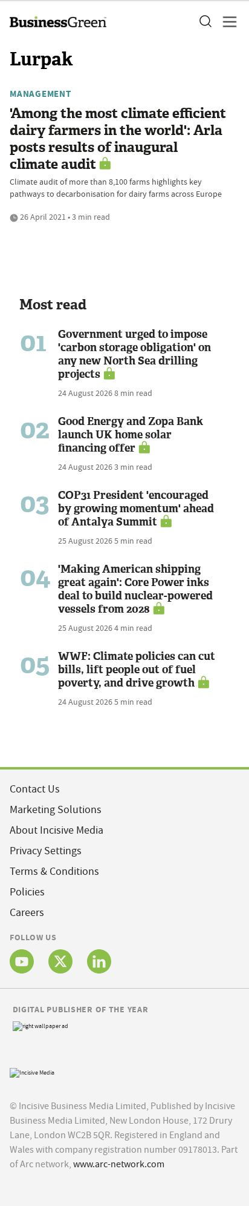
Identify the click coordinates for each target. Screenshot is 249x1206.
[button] (205, 22)
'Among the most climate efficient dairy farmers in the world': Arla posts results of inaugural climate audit (118, 139)
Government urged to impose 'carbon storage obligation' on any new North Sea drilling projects (134, 354)
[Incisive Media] (32, 1071)
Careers (27, 913)
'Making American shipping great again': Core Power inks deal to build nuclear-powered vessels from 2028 (135, 589)
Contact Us (35, 789)
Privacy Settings (46, 851)
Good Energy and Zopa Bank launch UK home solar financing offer (130, 434)
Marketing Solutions (56, 810)
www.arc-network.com (118, 1164)
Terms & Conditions (54, 871)
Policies (27, 892)
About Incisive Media (56, 830)
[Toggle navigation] (226, 22)
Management (40, 94)
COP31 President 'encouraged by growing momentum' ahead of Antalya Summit (136, 508)
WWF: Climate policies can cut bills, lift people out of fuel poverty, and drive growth (136, 669)
